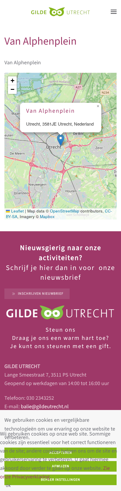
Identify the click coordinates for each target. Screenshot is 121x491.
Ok (8, 485)
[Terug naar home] (60, 11)
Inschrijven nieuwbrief (40, 293)
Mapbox (47, 216)
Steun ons (60, 330)
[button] (114, 11)
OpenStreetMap (64, 211)
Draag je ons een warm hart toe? (60, 338)
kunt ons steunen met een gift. (64, 346)
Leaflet (17, 211)
